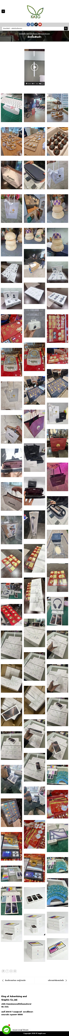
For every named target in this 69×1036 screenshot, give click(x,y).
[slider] (33, 83)
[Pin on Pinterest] (15, 971)
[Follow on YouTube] (40, 24)
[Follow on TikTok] (36, 24)
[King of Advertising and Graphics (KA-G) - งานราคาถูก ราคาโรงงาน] (34, 11)
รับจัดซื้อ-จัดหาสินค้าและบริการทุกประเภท (34, 34)
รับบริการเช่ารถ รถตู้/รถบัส (14, 980)
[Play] (27, 84)
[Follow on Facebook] (28, 24)
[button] (3, 11)
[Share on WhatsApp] (3, 971)
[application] (34, 67)
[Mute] (40, 84)
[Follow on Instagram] (32, 24)
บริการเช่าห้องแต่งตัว (56, 980)
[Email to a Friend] (11, 971)
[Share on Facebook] (7, 971)
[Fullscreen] (43, 84)
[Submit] (66, 28)
